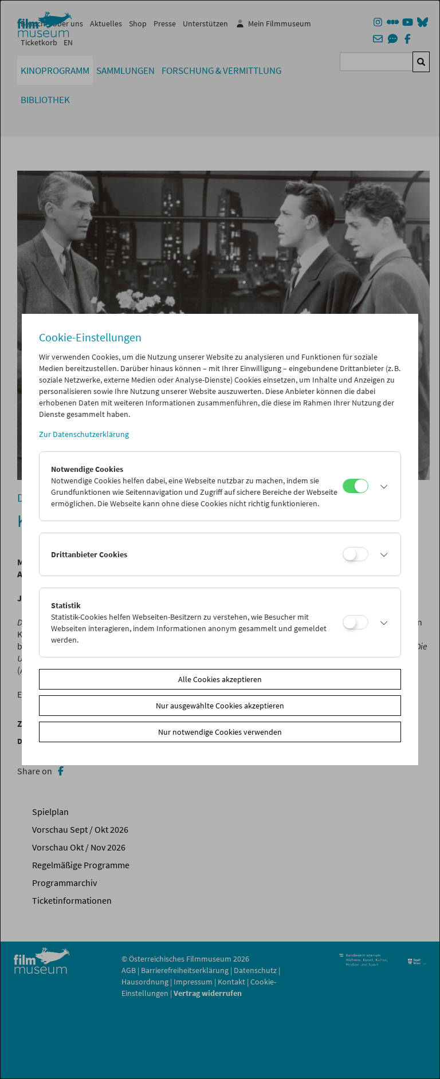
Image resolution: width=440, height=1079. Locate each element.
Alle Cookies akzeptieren (220, 679)
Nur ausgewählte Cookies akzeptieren (220, 705)
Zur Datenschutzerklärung (84, 434)
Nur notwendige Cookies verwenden (220, 732)
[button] (381, 486)
